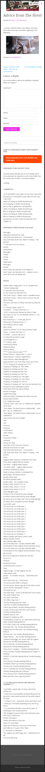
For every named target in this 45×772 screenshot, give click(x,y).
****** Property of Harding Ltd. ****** (17, 364)
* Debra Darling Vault (10, 288)
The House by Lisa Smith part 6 (14, 524)
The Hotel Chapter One (11, 595)
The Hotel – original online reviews (15, 465)
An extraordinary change (33, 67)
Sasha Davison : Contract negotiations (16, 357)
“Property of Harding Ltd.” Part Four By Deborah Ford (22, 384)
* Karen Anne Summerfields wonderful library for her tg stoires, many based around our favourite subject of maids (21, 696)
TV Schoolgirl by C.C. (10, 340)
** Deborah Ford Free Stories (13, 244)
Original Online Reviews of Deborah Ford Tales (19, 460)
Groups (5, 254)
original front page (9, 394)
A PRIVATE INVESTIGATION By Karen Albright (19, 496)
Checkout (6, 425)
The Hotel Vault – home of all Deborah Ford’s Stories (22, 593)
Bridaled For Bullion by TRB (13, 617)
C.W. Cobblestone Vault (11, 401)
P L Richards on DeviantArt (12, 730)
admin (24, 20)
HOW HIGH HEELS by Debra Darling (16, 389)
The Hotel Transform (10, 597)
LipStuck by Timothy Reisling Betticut (16, 647)
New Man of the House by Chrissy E (16, 445)
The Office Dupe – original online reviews (17, 467)
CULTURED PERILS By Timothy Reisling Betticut (20, 624)
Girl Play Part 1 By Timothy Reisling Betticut (18, 634)
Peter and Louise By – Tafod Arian (15, 580)
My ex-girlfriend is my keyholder (20, 206)
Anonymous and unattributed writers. (16, 387)
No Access (7, 558)
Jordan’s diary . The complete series (15, 482)
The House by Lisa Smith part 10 (14, 509)
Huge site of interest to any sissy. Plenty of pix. (19, 725)
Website (6, 123)
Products (6, 561)
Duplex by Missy (9, 347)
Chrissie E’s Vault (9, 443)
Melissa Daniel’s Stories (11, 539)
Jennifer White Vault (10, 477)
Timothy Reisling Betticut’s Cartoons (16, 671)
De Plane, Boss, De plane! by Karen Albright (18, 502)
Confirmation (8, 430)
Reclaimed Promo (9, 563)
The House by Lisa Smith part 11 (14, 511)
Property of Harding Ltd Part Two (15, 369)
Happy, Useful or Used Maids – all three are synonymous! (11, 69)
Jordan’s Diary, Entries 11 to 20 (14, 487)
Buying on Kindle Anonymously (21, 201)
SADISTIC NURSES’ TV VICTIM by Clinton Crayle (20, 330)
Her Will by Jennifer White (12, 479)
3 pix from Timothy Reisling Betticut (16, 605)
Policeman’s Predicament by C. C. (15, 322)
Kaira (28, 767)
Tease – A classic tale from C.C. (14, 332)
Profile (5, 259)
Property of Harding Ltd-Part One (15, 372)
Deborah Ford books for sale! (13, 235)
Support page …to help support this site (17, 571)
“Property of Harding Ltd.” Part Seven (16, 379)
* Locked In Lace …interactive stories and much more (22, 701)
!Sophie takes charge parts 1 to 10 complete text (20, 285)
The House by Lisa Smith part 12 (14, 514)
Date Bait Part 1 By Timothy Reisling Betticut (19, 627)
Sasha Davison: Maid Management (15, 359)
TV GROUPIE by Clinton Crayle (13, 337)
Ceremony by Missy (10, 344)
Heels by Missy (8, 349)
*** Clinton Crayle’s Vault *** (13, 307)
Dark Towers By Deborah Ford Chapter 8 (17, 270)
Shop (5, 568)
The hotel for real (9, 590)
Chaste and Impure (10, 718)
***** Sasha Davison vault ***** (15, 352)
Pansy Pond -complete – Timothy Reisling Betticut (21, 649)
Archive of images (9, 391)
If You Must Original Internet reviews (16, 462)
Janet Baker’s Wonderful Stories (14, 475)
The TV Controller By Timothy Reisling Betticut (19, 669)
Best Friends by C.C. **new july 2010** (17, 320)
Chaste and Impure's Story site (14, 720)
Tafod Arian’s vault (9, 573)
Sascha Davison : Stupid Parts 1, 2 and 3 (17, 354)
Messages (6, 232)
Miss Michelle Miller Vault (12, 541)
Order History (8, 433)
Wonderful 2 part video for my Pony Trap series (24, 194)
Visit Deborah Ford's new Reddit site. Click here (22, 159)
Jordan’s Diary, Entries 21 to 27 (14, 489)
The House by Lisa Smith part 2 (14, 516)
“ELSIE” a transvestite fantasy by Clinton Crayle (19, 312)
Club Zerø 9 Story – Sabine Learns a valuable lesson (21, 295)
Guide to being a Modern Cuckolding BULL (18, 472)
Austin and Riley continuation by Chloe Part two (20, 396)
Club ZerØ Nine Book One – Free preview (18, 237)
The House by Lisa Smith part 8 (14, 529)
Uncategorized (15, 57)
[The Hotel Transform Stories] (22, 5)
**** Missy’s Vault (9, 342)
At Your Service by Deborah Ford (14, 293)
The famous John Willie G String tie (15, 583)
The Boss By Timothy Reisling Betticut (16, 666)
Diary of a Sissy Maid (10, 723)
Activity (5, 247)
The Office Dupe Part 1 (11, 600)
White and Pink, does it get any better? (16, 676)
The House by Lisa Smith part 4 (14, 519)
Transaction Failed (9, 438)
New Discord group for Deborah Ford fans (18, 556)
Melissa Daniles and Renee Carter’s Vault (17, 536)
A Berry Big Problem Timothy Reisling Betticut (19, 607)
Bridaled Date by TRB (11, 615)
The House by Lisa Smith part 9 (14, 531)
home (5, 457)
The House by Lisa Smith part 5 (14, 521)
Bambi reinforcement (10, 399)
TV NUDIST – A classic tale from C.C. (16, 310)
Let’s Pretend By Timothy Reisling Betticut (18, 644)
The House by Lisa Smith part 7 (14, 526)
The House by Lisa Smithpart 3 (14, 534)
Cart (4, 420)
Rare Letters (7, 327)
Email (5, 118)
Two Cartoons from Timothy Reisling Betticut (19, 674)
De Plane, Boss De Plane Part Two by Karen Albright (22, 499)
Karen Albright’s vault (10, 492)
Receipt (6, 435)
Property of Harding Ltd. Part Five (15, 374)
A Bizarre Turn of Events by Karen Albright (18, 494)
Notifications (7, 249)
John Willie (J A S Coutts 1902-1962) (15, 728)
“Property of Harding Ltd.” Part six (15, 382)
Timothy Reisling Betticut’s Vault (14, 602)
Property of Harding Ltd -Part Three (16, 367)
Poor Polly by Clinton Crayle (13, 325)
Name (5, 113)
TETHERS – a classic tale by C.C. (14, 335)
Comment (7, 88)
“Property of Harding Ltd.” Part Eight (16, 377)
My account (7, 553)
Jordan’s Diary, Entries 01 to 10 (14, 484)
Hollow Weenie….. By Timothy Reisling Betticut (19, 637)
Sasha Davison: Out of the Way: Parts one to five (20, 362)
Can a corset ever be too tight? (14, 418)
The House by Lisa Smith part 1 (14, 506)
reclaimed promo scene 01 (12, 566)
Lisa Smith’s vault (9, 504)
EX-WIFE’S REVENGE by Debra (13, 470)
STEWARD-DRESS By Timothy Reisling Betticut (19, 664)
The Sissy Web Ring (10, 738)
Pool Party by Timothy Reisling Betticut (17, 661)
